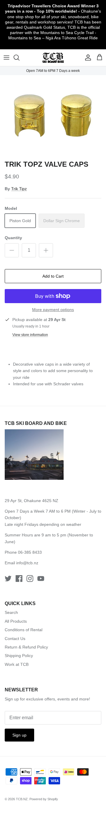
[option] (53, 116)
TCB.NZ (22, 799)
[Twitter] (8, 578)
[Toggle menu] (6, 57)
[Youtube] (40, 578)
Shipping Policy (19, 655)
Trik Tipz (19, 188)
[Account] (86, 57)
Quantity (13, 237)
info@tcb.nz (27, 562)
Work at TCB (17, 664)
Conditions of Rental (23, 629)
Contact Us (15, 638)
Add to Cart (53, 276)
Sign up (19, 735)
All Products (16, 621)
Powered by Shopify (43, 799)
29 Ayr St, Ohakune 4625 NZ (31, 500)
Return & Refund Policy (26, 647)
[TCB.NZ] (53, 57)
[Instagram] (29, 578)
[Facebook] (19, 578)
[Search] (19, 57)
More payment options (53, 309)
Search (11, 612)
